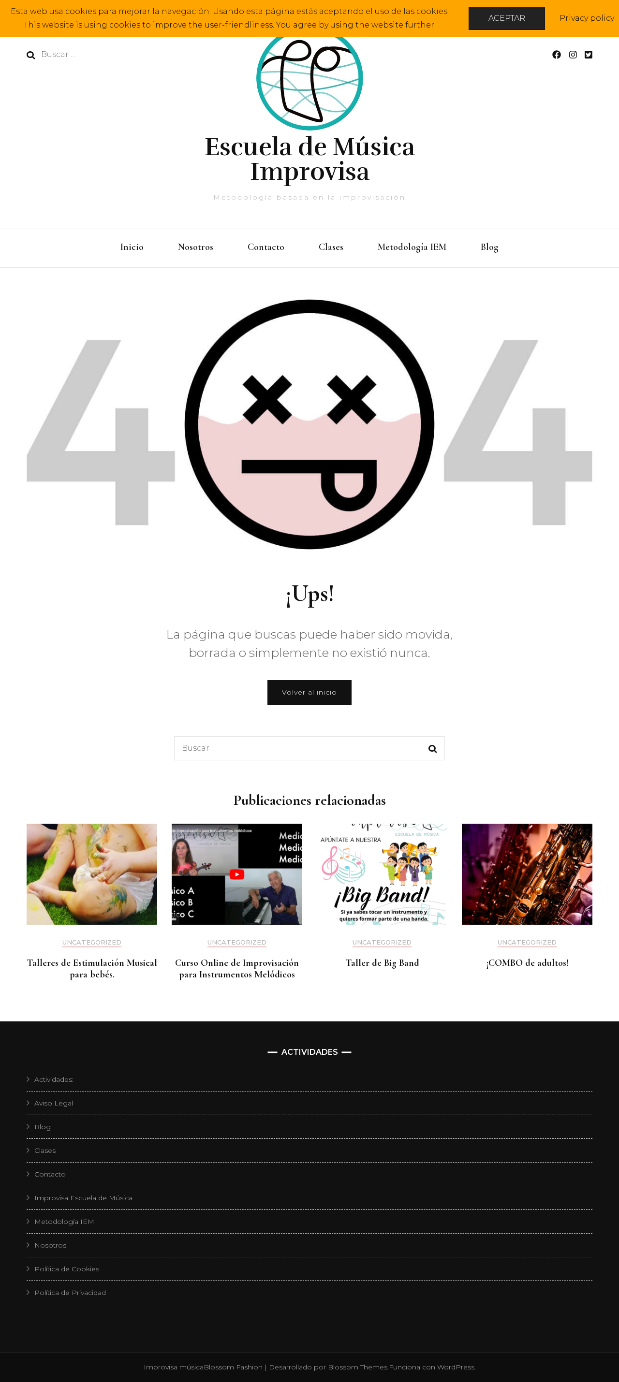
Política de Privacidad (70, 1292)
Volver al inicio (309, 692)
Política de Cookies (66, 1269)
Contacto (266, 247)
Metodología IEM (412, 247)
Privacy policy (587, 18)
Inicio (132, 247)
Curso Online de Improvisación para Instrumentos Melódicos (237, 968)
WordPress (455, 1367)
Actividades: (54, 1079)
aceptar (506, 18)
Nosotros (195, 247)
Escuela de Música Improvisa (310, 159)
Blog (490, 247)
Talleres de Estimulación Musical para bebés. (92, 968)
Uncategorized (91, 942)
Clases (331, 247)
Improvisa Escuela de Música (83, 1197)
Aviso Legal (53, 1103)
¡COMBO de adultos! (527, 963)
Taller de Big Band (382, 963)
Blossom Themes (357, 1367)
